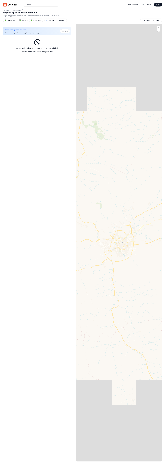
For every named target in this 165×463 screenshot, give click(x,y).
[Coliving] (10, 4)
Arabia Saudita (17, 10)
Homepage (6, 10)
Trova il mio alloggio (134, 4)
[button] (158, 27)
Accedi (149, 5)
